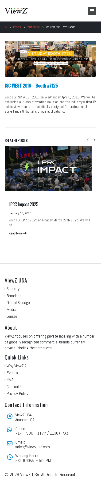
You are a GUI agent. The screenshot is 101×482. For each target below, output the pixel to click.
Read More (16, 233)
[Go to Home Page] (6, 27)
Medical (13, 309)
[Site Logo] (16, 10)
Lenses (12, 316)
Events (12, 372)
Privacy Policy (17, 393)
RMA (10, 379)
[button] (92, 11)
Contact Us (15, 386)
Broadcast (15, 295)
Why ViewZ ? (17, 365)
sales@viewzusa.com (32, 446)
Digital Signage (18, 302)
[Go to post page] (50, 190)
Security (13, 288)
